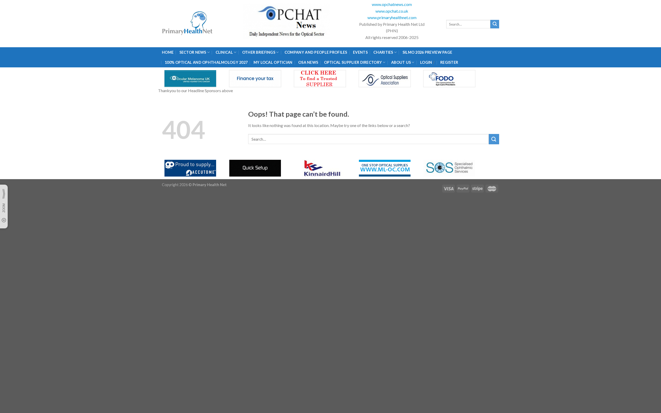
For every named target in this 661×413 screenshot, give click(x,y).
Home (168, 52)
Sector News (192, 52)
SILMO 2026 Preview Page (428, 52)
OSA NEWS (308, 62)
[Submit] (494, 24)
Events (360, 52)
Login (426, 62)
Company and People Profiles (316, 52)
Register (449, 62)
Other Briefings (258, 52)
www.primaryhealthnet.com (391, 17)
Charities (383, 52)
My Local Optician (273, 62)
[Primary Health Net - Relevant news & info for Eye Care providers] (188, 23)
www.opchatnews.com (392, 4)
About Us (401, 62)
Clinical (224, 52)
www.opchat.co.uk (391, 11)
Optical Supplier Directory (353, 62)
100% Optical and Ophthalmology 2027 (206, 62)
